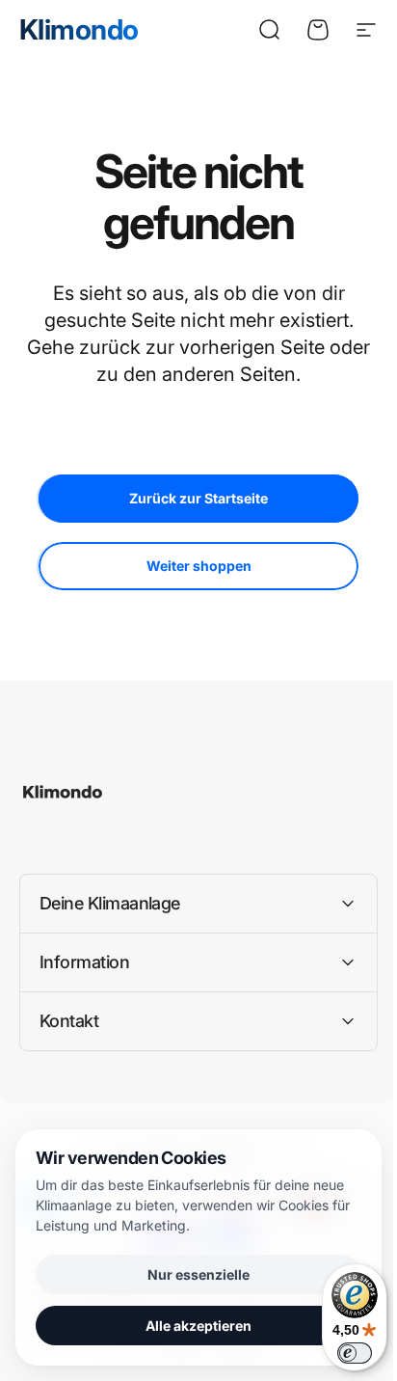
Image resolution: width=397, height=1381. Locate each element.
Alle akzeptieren (192, 1325)
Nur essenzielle (192, 1274)
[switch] (340, 1353)
